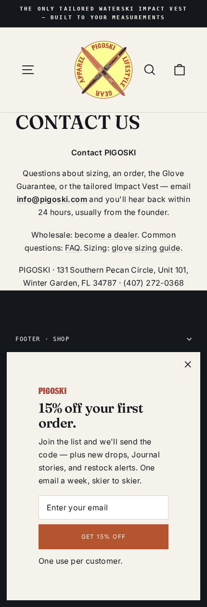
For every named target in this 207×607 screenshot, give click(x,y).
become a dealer (106, 235)
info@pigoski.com (52, 199)
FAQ (72, 248)
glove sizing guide (146, 248)
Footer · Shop (42, 339)
